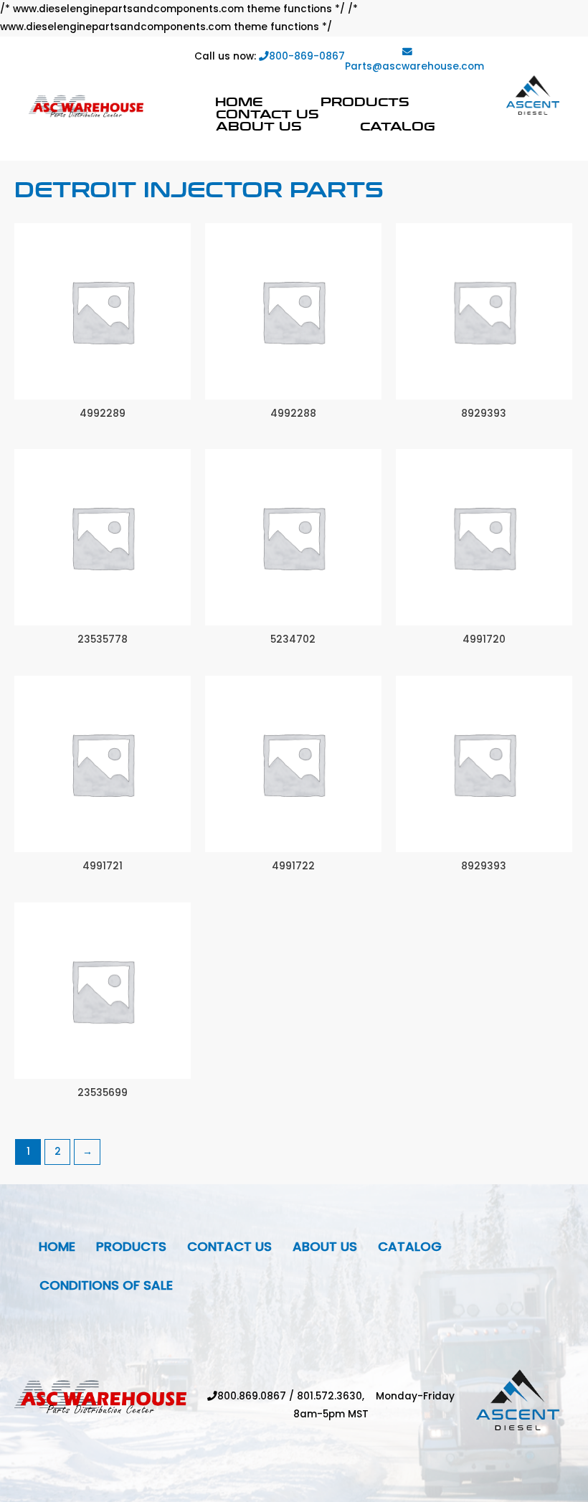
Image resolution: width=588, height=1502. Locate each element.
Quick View (102, 388)
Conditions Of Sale (106, 1285)
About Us (259, 126)
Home (238, 101)
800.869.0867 (251, 1396)
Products (365, 101)
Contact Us (267, 114)
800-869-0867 (307, 56)
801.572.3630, (336, 1396)
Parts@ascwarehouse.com (414, 66)
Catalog (397, 126)
